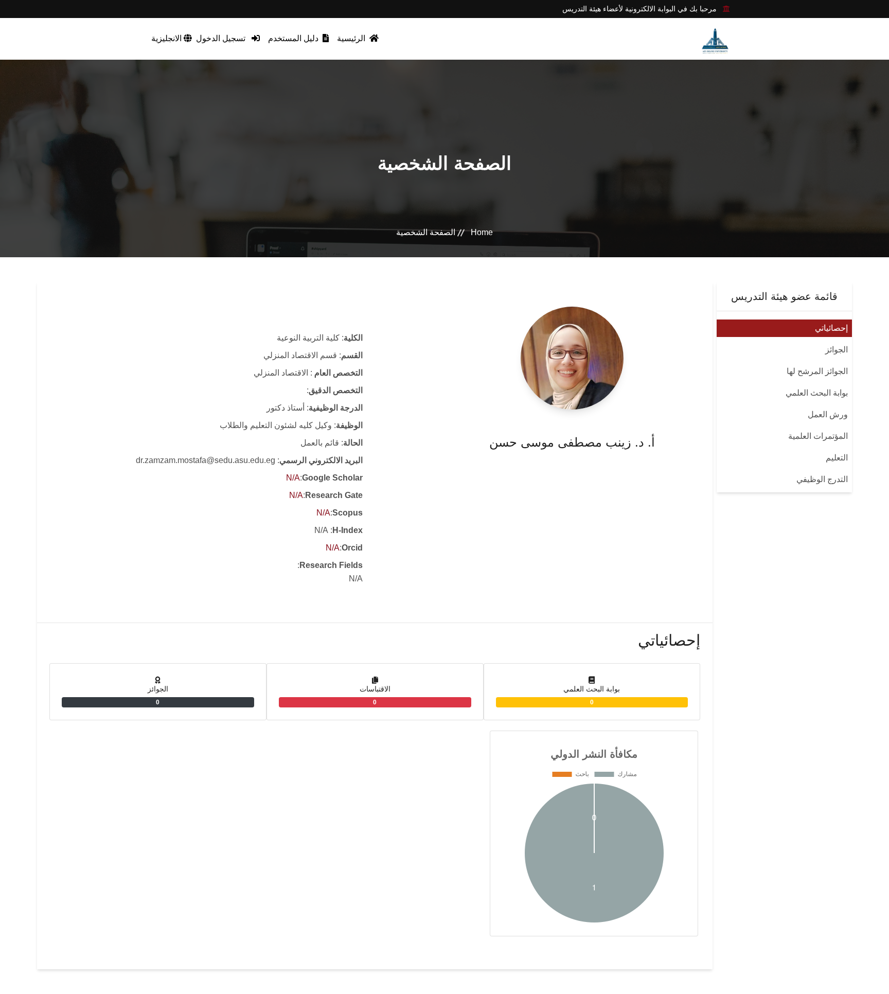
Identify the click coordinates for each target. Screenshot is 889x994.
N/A (293, 477)
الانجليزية (167, 38)
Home (482, 232)
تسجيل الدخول (221, 38)
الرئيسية (352, 38)
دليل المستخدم (294, 38)
